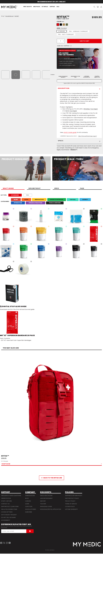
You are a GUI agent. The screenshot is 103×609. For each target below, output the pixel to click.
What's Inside (8, 188)
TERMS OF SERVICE (71, 504)
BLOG (27, 498)
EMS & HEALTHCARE (46, 495)
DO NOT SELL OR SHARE (8, 517)
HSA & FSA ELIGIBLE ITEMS (9, 509)
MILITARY (43, 501)
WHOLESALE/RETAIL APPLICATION (50, 509)
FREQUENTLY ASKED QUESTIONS (11, 495)
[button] (94, 7)
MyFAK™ (17, 16)
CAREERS (28, 501)
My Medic (52, 550)
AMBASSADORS (30, 495)
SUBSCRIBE (28, 512)
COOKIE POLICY (70, 506)
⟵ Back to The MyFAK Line (51, 478)
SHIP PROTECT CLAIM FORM (9, 506)
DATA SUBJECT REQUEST (9, 515)
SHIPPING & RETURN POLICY (73, 495)
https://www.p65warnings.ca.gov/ (87, 136)
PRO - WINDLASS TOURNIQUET (78, 31)
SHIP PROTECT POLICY (72, 498)
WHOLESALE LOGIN (46, 506)
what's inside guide (70, 132)
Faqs (82, 188)
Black (61, 24)
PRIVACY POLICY (70, 501)
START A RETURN (6, 501)
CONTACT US (5, 504)
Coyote (64, 24)
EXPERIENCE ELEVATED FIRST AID (16, 524)
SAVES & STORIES (30, 509)
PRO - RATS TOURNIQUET (66, 34)
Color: (60, 21)
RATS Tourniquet (71, 111)
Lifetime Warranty (71, 509)
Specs (56, 188)
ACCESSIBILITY (5, 520)
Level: (62, 28)
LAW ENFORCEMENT (46, 498)
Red (58, 24)
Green (67, 24)
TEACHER (43, 504)
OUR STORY (28, 506)
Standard (61, 31)
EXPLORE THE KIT (34, 188)
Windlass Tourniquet (91, 109)
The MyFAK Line (9, 16)
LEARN (27, 504)
